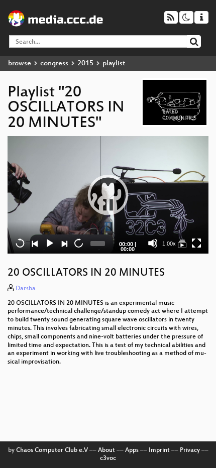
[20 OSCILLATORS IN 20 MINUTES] (181, 243)
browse (19, 63)
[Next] (63, 243)
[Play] (108, 195)
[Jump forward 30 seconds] (78, 243)
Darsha (26, 288)
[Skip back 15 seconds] (20, 243)
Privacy (190, 450)
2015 (85, 63)
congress (54, 63)
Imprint (159, 450)
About (106, 450)
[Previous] (34, 243)
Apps (132, 450)
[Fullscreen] (196, 243)
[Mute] (152, 243)
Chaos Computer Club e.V (52, 450)
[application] (108, 195)
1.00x (169, 244)
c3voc (108, 458)
